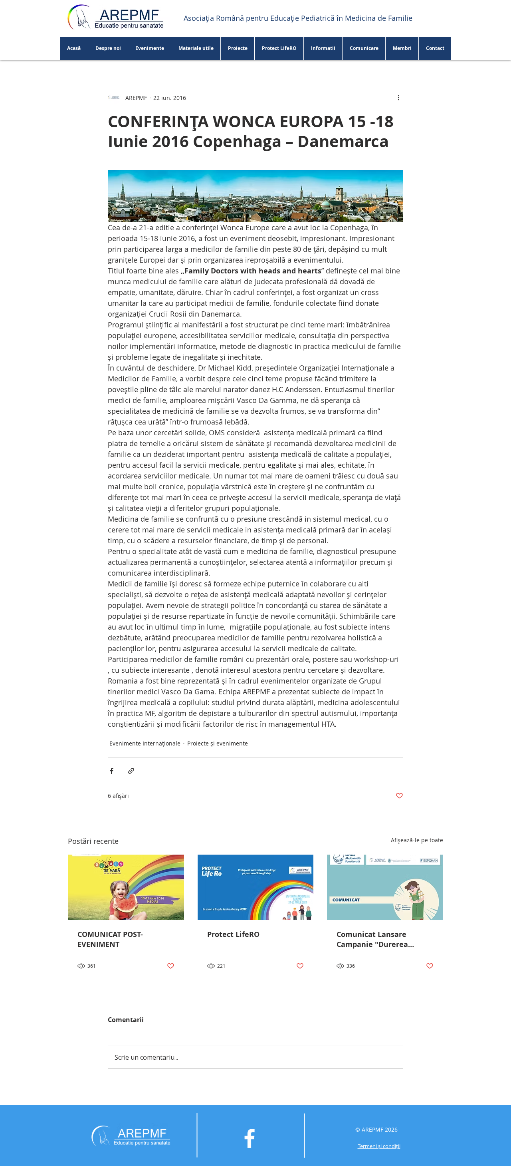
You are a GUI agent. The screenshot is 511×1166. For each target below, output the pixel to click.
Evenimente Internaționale (144, 743)
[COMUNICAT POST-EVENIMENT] (126, 887)
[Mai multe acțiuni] (398, 97)
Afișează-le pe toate (417, 840)
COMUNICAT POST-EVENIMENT (110, 939)
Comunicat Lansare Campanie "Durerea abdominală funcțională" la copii (382, 939)
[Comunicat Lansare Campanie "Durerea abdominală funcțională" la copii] (385, 887)
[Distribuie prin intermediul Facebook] (111, 771)
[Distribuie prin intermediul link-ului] (131, 771)
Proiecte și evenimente (217, 743)
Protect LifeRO (233, 934)
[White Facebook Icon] (249, 1138)
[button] (195, 48)
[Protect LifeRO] (256, 887)
